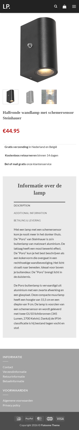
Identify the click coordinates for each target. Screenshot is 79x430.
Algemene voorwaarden (18, 400)
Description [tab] (22, 205)
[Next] (70, 49)
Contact (8, 367)
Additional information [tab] (30, 213)
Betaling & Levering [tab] (27, 220)
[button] (55, 6)
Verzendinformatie (14, 371)
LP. (6, 6)
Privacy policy (11, 405)
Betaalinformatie (13, 381)
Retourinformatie (14, 376)
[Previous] (9, 49)
